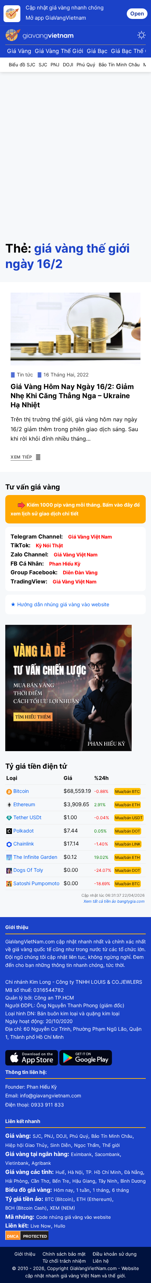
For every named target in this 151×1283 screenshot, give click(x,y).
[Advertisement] (75, 151)
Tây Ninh (107, 1181)
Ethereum (23, 804)
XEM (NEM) (62, 1208)
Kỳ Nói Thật (49, 545)
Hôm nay (63, 1190)
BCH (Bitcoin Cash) (26, 1208)
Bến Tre (60, 1181)
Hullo (59, 1226)
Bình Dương (133, 1181)
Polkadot (23, 831)
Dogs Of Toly (27, 870)
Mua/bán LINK (127, 844)
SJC (37, 1136)
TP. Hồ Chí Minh (103, 1172)
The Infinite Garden (34, 857)
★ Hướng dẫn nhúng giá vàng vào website (60, 604)
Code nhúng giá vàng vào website (73, 1217)
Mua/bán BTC (127, 791)
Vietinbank (16, 1163)
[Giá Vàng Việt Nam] (40, 35)
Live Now (41, 1226)
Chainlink (23, 844)
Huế (60, 1172)
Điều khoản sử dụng (115, 1254)
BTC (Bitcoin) (59, 1199)
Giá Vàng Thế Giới (59, 50)
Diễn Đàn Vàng (80, 572)
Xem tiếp (21, 457)
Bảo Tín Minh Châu (111, 1136)
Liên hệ (101, 1261)
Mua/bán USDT (129, 817)
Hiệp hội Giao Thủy (26, 1145)
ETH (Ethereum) (94, 1199)
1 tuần (83, 1190)
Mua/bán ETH (127, 804)
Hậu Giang (83, 1181)
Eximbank (81, 1154)
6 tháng (120, 1190)
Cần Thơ (40, 1181)
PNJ (48, 1136)
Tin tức (25, 374)
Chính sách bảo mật (64, 1254)
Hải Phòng (16, 1181)
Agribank (41, 1163)
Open (137, 13)
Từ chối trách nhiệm (64, 1261)
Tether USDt (26, 817)
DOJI (61, 1136)
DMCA (13, 1236)
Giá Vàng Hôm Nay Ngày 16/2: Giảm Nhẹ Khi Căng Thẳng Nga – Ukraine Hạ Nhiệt (72, 395)
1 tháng (101, 1190)
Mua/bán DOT (127, 831)
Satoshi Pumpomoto (35, 883)
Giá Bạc (97, 50)
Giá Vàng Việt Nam (90, 537)
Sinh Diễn (60, 1145)
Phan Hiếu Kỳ (64, 564)
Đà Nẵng (133, 1172)
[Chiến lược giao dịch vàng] (68, 687)
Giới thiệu (24, 1254)
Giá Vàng (19, 50)
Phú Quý (79, 1136)
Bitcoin (20, 791)
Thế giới (111, 1145)
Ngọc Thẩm (86, 1145)
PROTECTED (35, 1236)
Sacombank (107, 1154)
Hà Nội (75, 1172)
